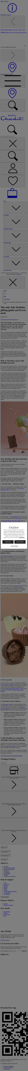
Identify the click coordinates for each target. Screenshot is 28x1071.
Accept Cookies (20, 541)
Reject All (8, 541)
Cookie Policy (22, 537)
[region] (14, 535)
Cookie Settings (14, 546)
